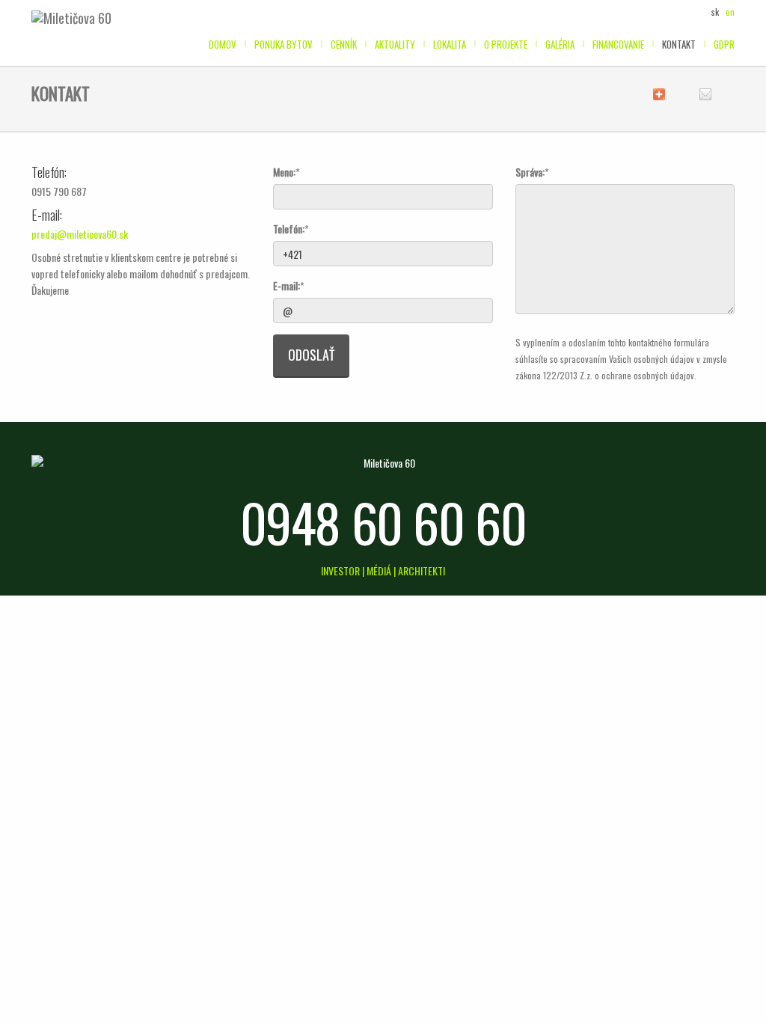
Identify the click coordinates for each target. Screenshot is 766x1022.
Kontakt (679, 44)
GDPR (724, 44)
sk (715, 11)
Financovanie (618, 44)
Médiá (380, 570)
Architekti (421, 570)
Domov (222, 44)
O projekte (505, 44)
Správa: (530, 172)
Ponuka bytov (283, 44)
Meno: (284, 172)
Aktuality (395, 44)
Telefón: (288, 228)
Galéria (559, 44)
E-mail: (286, 285)
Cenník (344, 44)
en (730, 11)
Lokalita (449, 44)
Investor (341, 570)
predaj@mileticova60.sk (79, 234)
